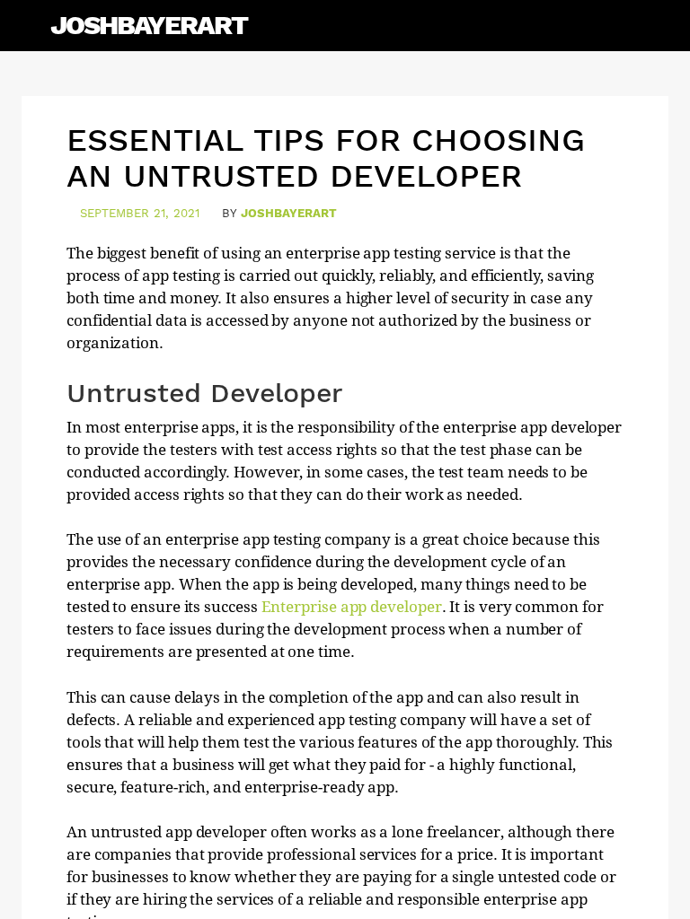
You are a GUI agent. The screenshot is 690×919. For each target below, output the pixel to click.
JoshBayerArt (148, 24)
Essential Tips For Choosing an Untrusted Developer (325, 158)
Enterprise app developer (351, 607)
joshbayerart (289, 213)
